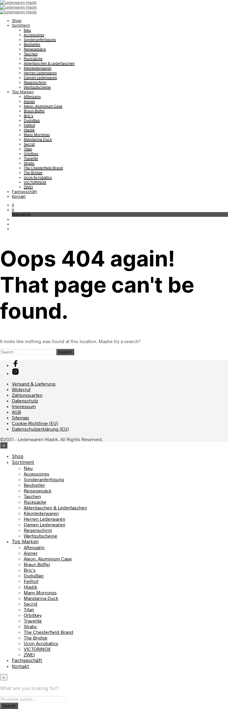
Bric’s (28, 115)
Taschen (31, 53)
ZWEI (28, 186)
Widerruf (21, 389)
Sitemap (20, 417)
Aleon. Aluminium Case (43, 106)
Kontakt (19, 196)
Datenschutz (25, 400)
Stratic (29, 163)
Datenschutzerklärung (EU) (40, 429)
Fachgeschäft (24, 191)
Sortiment (21, 25)
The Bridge (33, 172)
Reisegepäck (35, 49)
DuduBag (32, 120)
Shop (16, 20)
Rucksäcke (33, 58)
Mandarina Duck (38, 139)
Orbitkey (31, 153)
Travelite (31, 158)
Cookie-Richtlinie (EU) (35, 423)
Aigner (29, 101)
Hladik (29, 129)
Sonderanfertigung (40, 39)
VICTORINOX (35, 182)
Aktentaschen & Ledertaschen (49, 63)
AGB (16, 412)
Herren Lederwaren (40, 72)
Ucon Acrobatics (38, 177)
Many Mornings (37, 134)
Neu (27, 30)
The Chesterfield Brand (43, 167)
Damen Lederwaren (40, 77)
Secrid (29, 144)
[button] (13, 205)
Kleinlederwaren (37, 68)
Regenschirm (35, 82)
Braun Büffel (34, 110)
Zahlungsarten (27, 395)
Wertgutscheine (37, 87)
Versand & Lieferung (34, 383)
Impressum (24, 406)
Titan (28, 148)
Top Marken (23, 91)
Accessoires (34, 34)
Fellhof (29, 125)
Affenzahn (32, 96)
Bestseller (32, 44)
